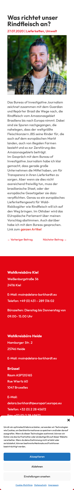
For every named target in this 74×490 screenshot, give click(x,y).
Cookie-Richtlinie (24, 485)
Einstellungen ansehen (37, 476)
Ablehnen (37, 466)
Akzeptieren (37, 456)
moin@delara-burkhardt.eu (37, 294)
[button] (68, 420)
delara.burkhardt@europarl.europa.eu (34, 403)
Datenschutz (40, 485)
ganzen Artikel (31, 229)
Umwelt (51, 31)
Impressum (53, 485)
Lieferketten (35, 31)
